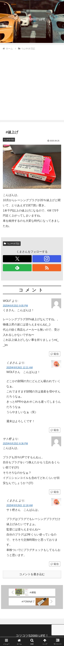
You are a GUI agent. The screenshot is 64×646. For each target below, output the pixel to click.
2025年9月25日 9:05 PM (15, 305)
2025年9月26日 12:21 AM (19, 367)
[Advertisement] (32, 84)
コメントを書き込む (32, 574)
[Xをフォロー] (17, 258)
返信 (56, 353)
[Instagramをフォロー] (46, 258)
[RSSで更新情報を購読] (46, 267)
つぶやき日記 (13, 243)
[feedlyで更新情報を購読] (17, 267)
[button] (57, 506)
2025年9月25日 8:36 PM (15, 443)
